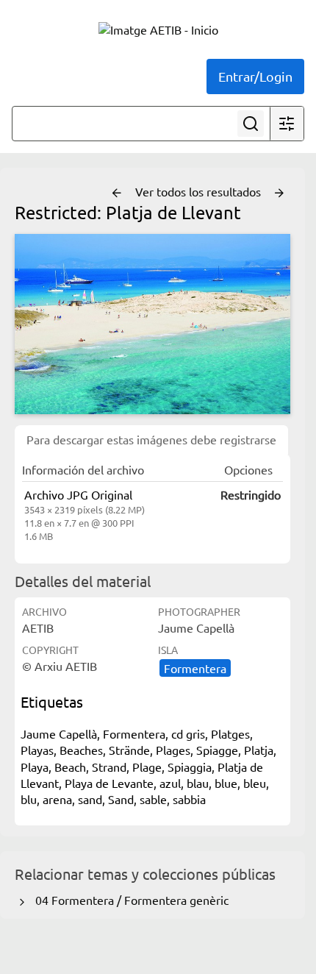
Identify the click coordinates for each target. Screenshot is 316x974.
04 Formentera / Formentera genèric (129, 899)
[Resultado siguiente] (279, 193)
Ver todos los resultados (199, 191)
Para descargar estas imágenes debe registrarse (151, 439)
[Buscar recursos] (250, 123)
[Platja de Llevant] (152, 324)
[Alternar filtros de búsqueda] (287, 124)
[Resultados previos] (117, 193)
